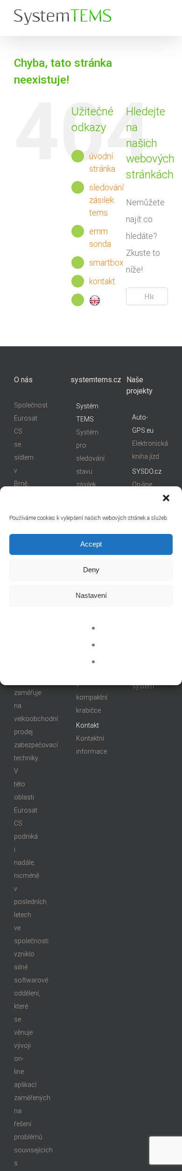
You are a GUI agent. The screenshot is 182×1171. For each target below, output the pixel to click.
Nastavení (91, 595)
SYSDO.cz (146, 471)
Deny (91, 570)
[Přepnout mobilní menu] (164, 16)
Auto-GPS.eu (143, 424)
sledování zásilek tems (106, 199)
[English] (94, 300)
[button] (167, 499)
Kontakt (87, 725)
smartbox (106, 262)
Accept (91, 544)
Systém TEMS (87, 412)
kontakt (102, 281)
